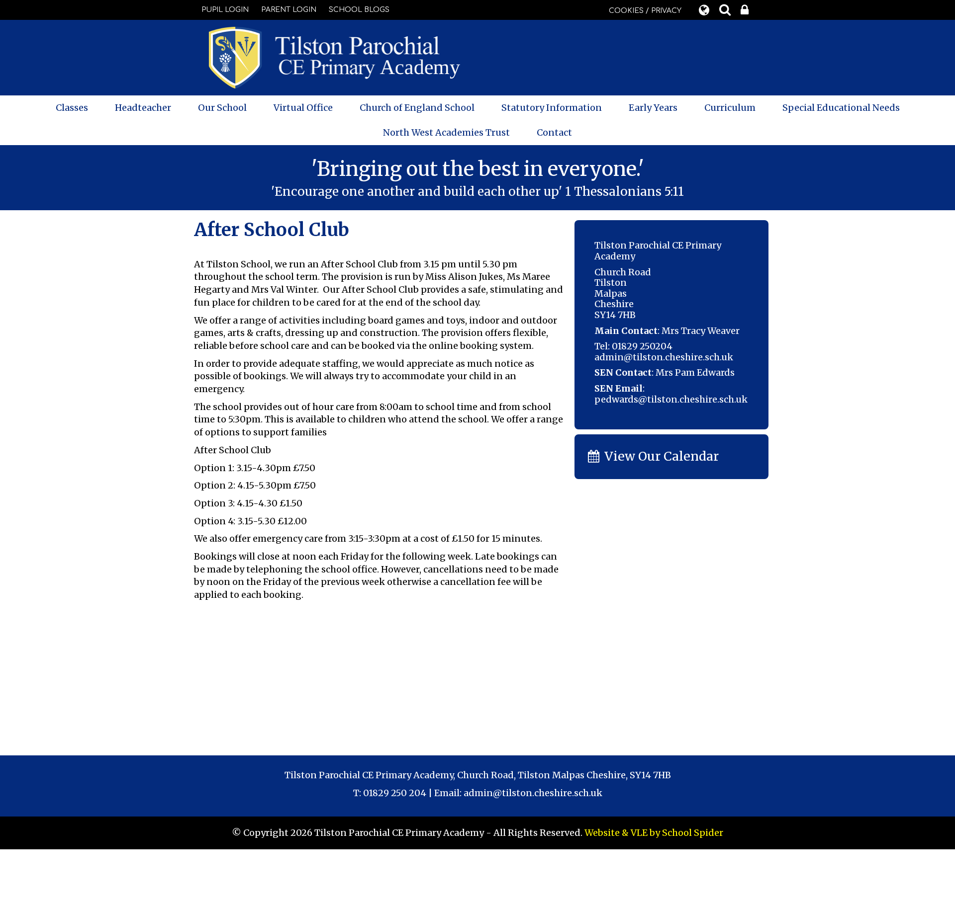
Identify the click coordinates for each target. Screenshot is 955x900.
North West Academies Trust (446, 132)
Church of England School (417, 107)
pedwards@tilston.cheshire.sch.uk (671, 399)
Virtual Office (303, 107)
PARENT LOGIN (288, 9)
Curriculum (730, 107)
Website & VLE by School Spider (653, 832)
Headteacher (143, 107)
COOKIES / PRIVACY (645, 10)
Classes (72, 107)
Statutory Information (551, 107)
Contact (554, 132)
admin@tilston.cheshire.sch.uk (663, 357)
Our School (222, 107)
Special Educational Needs (841, 107)
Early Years (653, 107)
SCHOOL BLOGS (359, 9)
